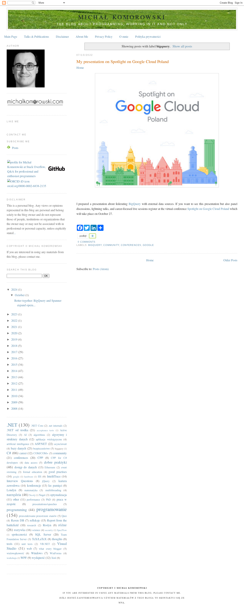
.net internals (55, 425)
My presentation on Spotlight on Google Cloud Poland (122, 61)
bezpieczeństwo (41, 448)
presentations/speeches (44, 504)
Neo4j (32, 495)
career (23, 453)
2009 (14, 402)
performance (33, 499)
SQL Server (43, 534)
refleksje (35, 520)
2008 (14, 408)
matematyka (30, 490)
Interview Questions (20, 481)
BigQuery (135, 204)
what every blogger (50, 548)
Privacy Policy (103, 36)
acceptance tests (45, 430)
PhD (48, 499)
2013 (14, 377)
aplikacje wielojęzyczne (49, 439)
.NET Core (37, 425)
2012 (14, 383)
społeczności (19, 534)
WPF (24, 558)
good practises (58, 472)
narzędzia (14, 494)
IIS (39, 476)
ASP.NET (41, 444)
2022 (14, 320)
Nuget (42, 495)
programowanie (51, 509)
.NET (12, 424)
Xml (53, 558)
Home (80, 68)
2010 (14, 396)
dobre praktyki (55, 462)
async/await (60, 444)
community (111, 245)
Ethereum (50, 467)
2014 (14, 371)
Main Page (10, 36)
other (16, 499)
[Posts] (9, 148)
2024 (14, 289)
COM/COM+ (40, 453)
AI (25, 435)
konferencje (34, 485)
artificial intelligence (18, 444)
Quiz (64, 516)
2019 (14, 339)
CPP (40, 458)
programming (17, 509)
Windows (37, 553)
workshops (12, 558)
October (20, 295)
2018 (14, 346)
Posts (15, 148)
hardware (28, 476)
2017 (14, 352)
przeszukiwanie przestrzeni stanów (38, 516)
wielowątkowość (15, 553)
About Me (82, 36)
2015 (14, 364)
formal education (32, 472)
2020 (14, 333)
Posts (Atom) (101, 269)
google (148, 245)
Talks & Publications (36, 36)
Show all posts (182, 46)
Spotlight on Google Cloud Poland (208, 209)
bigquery (95, 245)
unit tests (27, 544)
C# (9, 452)
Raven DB (17, 520)
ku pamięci (55, 485)
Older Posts (230, 260)
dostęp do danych (25, 467)
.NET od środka (17, 430)
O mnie (123, 36)
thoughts (57, 539)
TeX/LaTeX (39, 539)
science (36, 530)
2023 (14, 314)
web (29, 548)
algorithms (39, 435)
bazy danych (18, 448)
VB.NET (45, 544)
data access (31, 462)
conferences (131, 245)
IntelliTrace (54, 476)
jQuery (46, 481)
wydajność (38, 558)
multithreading (53, 490)
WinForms (56, 553)
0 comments (86, 242)
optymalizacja (58, 495)
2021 (14, 327)
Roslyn (47, 525)
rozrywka (19, 530)
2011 (14, 390)
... (15, 233)
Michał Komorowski (122, 17)
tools (9, 544)
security (49, 530)
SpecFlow (62, 530)
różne (62, 524)
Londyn (11, 490)
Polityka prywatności (148, 36)
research (31, 525)
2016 (14, 358)
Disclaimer (62, 36)
